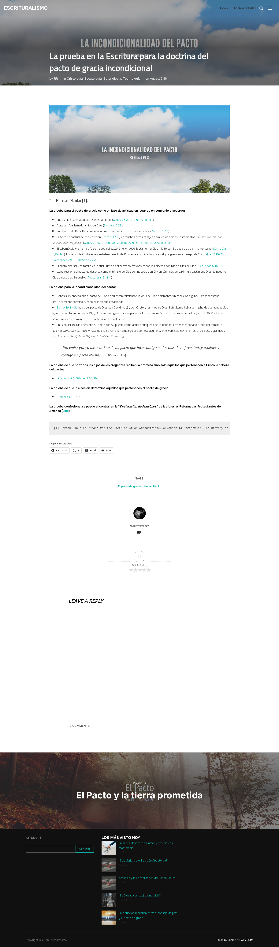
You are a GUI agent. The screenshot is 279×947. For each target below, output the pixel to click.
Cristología (75, 78)
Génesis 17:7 (110, 237)
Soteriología (112, 78)
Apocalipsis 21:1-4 (99, 277)
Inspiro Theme (227, 939)
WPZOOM (247, 939)
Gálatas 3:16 (84, 378)
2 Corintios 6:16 (127, 242)
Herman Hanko (152, 486)
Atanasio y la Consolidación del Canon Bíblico (147, 878)
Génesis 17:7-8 (93, 242)
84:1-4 (59, 254)
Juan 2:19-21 (215, 254)
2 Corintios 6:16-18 (210, 265)
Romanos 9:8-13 (68, 397)
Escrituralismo (26, 8)
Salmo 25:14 (160, 231)
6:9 (138, 219)
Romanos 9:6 (66, 378)
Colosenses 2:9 (62, 260)
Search (33, 838)
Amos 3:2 (147, 219)
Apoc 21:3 (163, 242)
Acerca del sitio (245, 8)
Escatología (93, 78)
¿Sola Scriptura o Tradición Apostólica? (143, 860)
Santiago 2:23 (112, 225)
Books (223, 8)
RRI (56, 78)
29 (95, 378)
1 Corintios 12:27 (84, 260)
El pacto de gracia (129, 486)
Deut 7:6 (110, 242)
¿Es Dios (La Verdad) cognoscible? (140, 895)
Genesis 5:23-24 (123, 219)
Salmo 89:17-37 (67, 307)
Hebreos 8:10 (147, 242)
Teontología (131, 78)
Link (66, 411)
